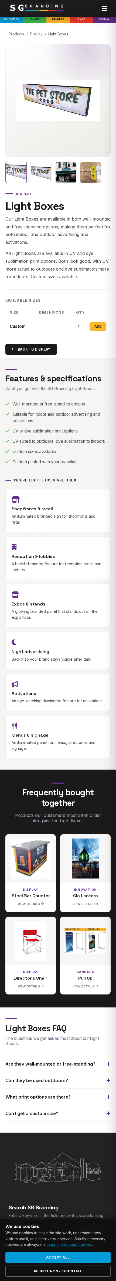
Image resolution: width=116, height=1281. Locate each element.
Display (104, 19)
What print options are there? (38, 1097)
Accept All (58, 1257)
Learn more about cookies (69, 1244)
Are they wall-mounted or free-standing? (50, 1064)
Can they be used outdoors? (36, 1080)
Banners (58, 19)
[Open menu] (104, 8)
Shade (35, 19)
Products (16, 34)
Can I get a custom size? (31, 1113)
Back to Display (34, 349)
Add (98, 326)
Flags (81, 19)
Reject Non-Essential (58, 1271)
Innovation (11, 19)
